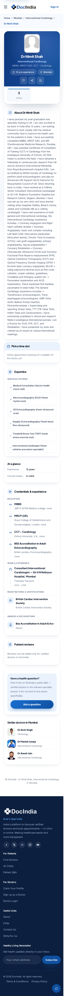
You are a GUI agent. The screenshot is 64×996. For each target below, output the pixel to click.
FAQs (6, 923)
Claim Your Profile (13, 888)
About (6, 916)
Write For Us (10, 936)
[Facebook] (6, 845)
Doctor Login (10, 900)
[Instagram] (30, 845)
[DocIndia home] (24, 7)
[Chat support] (56, 988)
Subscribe (51, 959)
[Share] (32, 80)
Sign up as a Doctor (14, 894)
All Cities (8, 866)
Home (7, 18)
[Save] (23, 80)
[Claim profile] (40, 80)
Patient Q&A (10, 872)
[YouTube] (38, 845)
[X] (14, 845)
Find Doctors (10, 859)
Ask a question (32, 704)
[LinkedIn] (22, 845)
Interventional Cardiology (39, 18)
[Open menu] (5, 7)
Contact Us (9, 929)
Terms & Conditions (17, 981)
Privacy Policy (39, 981)
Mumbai (18, 18)
